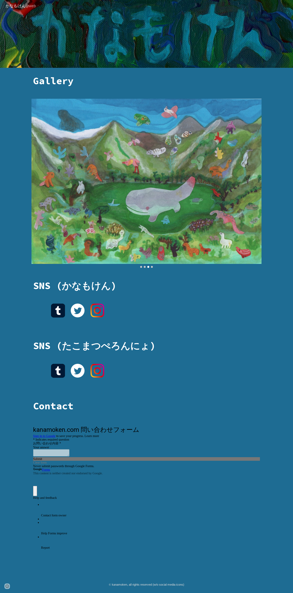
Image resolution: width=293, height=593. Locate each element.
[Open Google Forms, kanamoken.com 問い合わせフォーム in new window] (254, 429)
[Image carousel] (146, 183)
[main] (146, 81)
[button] (7, 586)
